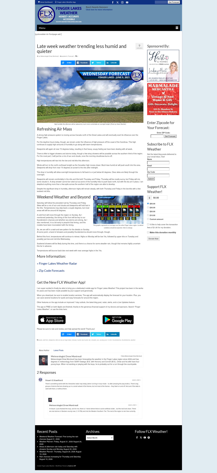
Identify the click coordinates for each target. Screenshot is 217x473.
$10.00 (152, 215)
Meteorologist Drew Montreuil (49, 56)
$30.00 (152, 207)
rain (90, 340)
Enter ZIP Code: (163, 132)
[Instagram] (122, 2)
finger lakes (68, 340)
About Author (44, 350)
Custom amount (156, 219)
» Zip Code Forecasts (50, 270)
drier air (58, 340)
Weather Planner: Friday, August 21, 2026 (56, 441)
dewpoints (52, 340)
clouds (40, 340)
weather (133, 340)
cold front (45, 340)
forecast (74, 340)
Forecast (71, 56)
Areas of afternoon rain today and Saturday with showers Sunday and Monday (58, 447)
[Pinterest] (148, 437)
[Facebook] (112, 2)
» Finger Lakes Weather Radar (57, 263)
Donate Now (153, 238)
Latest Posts (58, 350)
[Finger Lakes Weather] (59, 14)
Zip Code (151, 172)
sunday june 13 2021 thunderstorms (110, 340)
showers (93, 340)
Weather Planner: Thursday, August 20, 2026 (57, 451)
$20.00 (152, 211)
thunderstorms (126, 340)
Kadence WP (72, 466)
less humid (85, 340)
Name (149, 159)
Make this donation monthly (163, 232)
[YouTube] (127, 2)
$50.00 (152, 203)
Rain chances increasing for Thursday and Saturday (60, 456)
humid (79, 340)
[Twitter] (117, 2)
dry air (62, 340)
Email (149, 165)
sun (98, 340)
